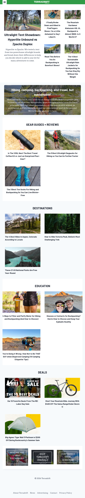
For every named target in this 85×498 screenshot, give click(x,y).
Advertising (42, 493)
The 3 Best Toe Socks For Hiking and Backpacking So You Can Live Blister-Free (22, 192)
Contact (53, 493)
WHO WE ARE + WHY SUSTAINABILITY (17, 457)
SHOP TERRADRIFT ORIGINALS (42, 457)
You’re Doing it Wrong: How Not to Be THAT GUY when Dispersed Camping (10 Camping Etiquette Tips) (21, 356)
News (32, 493)
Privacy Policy (65, 493)
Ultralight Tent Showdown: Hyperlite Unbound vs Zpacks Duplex (22, 39)
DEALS (42, 372)
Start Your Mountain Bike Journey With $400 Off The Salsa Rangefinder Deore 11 (62, 404)
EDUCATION (42, 286)
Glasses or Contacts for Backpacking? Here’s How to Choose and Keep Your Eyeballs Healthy (64, 319)
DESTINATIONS (42, 208)
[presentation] (22, 20)
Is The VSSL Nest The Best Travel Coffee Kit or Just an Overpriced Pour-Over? (23, 156)
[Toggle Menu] (4, 2)
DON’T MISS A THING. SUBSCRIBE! (68, 457)
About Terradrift (20, 493)
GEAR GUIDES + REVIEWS (42, 124)
